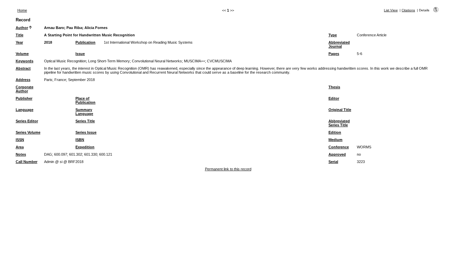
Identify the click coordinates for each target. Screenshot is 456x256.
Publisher (24, 98)
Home (22, 10)
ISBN (79, 140)
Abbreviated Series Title (339, 123)
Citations (408, 10)
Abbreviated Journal (339, 44)
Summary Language (84, 112)
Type (332, 35)
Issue (80, 54)
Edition (334, 132)
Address (23, 80)
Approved (337, 154)
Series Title (85, 121)
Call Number (26, 162)
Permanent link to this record (228, 169)
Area (20, 147)
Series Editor (27, 121)
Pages (333, 54)
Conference (338, 147)
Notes (21, 154)
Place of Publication (85, 100)
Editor (333, 98)
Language (24, 110)
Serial (333, 162)
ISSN (20, 140)
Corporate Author (24, 89)
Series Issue (85, 132)
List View (391, 10)
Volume (22, 54)
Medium (335, 140)
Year (19, 42)
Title (19, 35)
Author (22, 28)
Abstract (23, 68)
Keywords (24, 61)
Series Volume (28, 132)
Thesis (334, 87)
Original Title (339, 110)
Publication (85, 42)
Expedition (84, 147)
